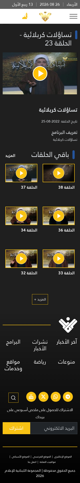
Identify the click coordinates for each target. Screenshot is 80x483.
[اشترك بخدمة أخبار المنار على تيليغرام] (68, 397)
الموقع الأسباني (21, 456)
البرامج (13, 342)
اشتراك (16, 428)
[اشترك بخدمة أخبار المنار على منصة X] (43, 397)
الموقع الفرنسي (42, 456)
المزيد (10, 155)
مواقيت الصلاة (48, 461)
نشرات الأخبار (40, 345)
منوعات (66, 361)
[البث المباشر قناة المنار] (31, 397)
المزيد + (40, 299)
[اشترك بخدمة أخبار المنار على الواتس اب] (55, 397)
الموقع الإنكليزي (63, 456)
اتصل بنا (32, 461)
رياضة (40, 361)
